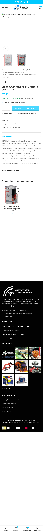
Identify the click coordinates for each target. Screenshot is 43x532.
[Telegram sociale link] (27, 2)
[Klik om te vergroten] (5, 48)
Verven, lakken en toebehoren (12, 72)
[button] (4, 33)
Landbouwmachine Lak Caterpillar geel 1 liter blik (11, 208)
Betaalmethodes (7, 407)
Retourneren (6, 411)
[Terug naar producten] (5, 82)
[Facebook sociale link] (15, 2)
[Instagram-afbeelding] (8, 353)
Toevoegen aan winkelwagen (25, 108)
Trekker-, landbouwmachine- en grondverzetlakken (19, 75)
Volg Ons (7, 388)
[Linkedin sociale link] (24, 2)
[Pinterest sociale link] (21, 2)
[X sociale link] (18, 2)
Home (4, 70)
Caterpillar (5, 77)
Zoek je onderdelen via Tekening (15, 334)
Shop (10, 70)
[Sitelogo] (21, 7)
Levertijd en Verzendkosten (11, 400)
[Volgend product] (8, 82)
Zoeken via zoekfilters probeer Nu (15, 326)
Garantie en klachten (9, 404)
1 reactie (16, 330)
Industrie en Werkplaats (22, 70)
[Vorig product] (3, 82)
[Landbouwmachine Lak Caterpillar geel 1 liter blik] (11, 195)
